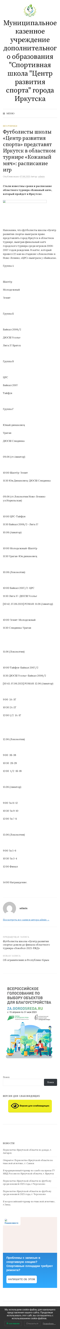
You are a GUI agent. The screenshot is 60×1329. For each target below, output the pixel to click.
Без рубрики (10, 126)
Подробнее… (49, 1323)
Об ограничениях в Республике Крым (26, 960)
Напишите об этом (21, 1279)
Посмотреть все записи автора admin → (26, 919)
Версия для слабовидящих (34, 1105)
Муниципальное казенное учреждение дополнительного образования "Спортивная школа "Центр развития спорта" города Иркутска (30, 61)
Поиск (6, 1077)
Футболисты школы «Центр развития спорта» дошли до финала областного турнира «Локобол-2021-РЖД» (26, 945)
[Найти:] (54, 113)
